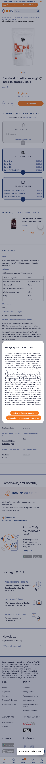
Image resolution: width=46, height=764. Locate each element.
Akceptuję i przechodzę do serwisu (23, 418)
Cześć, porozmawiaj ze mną (30, 751)
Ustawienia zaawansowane (25, 413)
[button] (42, 749)
